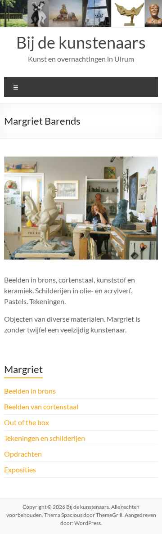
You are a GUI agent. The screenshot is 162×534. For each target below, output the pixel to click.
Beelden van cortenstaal (41, 406)
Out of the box (26, 422)
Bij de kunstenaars (81, 42)
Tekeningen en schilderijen (44, 438)
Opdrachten (23, 453)
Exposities (20, 469)
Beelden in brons (30, 390)
